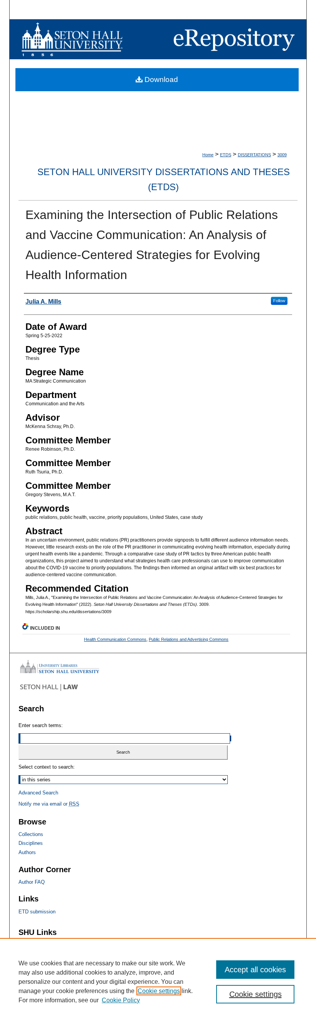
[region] (158, 981)
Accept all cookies (255, 969)
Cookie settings (159, 991)
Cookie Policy (121, 1000)
